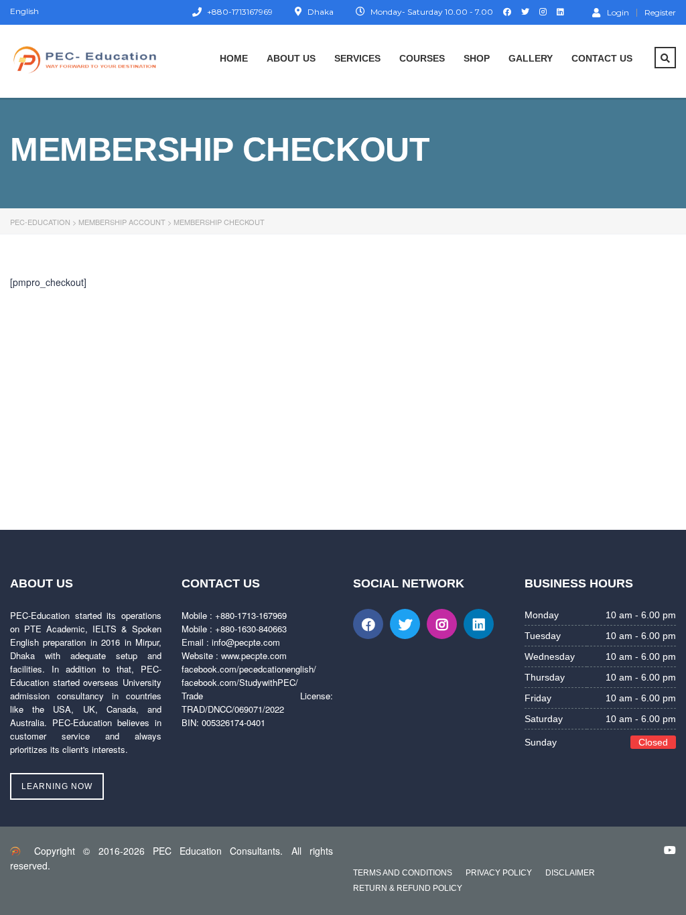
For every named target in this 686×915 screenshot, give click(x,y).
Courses (422, 58)
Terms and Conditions (402, 872)
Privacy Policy (499, 872)
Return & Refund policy (407, 888)
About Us (291, 58)
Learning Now (56, 786)
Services (357, 58)
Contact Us (601, 58)
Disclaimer (570, 872)
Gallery (530, 58)
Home (234, 58)
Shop (477, 58)
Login (618, 12)
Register (660, 13)
